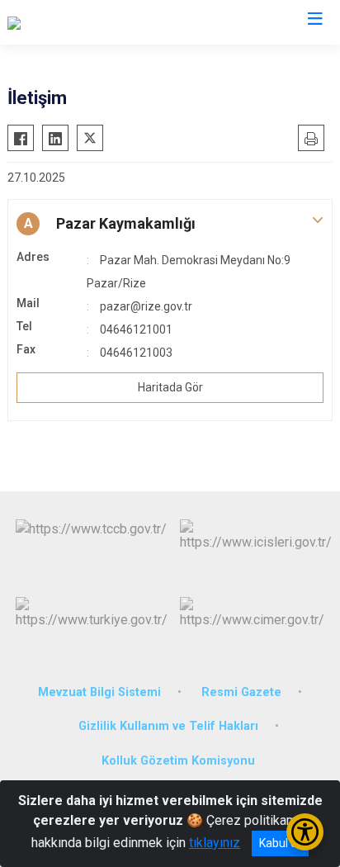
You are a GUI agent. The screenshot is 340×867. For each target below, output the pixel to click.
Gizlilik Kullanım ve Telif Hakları (168, 726)
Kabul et (280, 843)
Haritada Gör (170, 387)
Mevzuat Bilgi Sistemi (99, 692)
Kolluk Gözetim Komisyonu (178, 761)
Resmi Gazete (241, 692)
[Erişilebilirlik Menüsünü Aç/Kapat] (304, 831)
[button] (170, 223)
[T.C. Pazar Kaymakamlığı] (77, 22)
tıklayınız (214, 842)
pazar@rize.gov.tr (146, 306)
